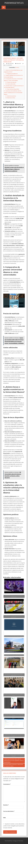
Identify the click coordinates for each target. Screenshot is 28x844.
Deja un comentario (7, 65)
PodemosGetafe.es (14, 2)
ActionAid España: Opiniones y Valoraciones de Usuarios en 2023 (13, 765)
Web (4, 817)
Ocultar (17, 67)
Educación (18, 63)
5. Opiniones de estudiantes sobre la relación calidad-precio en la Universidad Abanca (13, 92)
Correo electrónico (8, 811)
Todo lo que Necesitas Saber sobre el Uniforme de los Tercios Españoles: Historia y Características (14, 760)
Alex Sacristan (10, 63)
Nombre (6, 805)
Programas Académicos (11, 73)
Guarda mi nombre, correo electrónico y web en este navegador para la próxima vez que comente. (13, 826)
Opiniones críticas (10, 97)
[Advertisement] (14, 24)
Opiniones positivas (10, 96)
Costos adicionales (10, 84)
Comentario (7, 784)
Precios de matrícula (10, 82)
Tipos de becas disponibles (12, 89)
